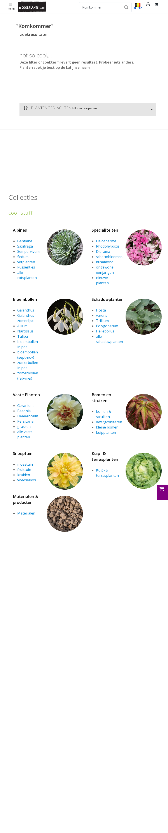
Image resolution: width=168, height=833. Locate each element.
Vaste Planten (26, 394)
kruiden (23, 474)
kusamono (105, 262)
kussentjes (26, 267)
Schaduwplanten (108, 299)
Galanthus (25, 310)
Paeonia (24, 410)
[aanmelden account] (148, 6)
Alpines (20, 230)
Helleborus (105, 331)
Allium (22, 326)
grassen (24, 426)
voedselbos (26, 480)
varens (101, 315)
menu (11, 8)
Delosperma (106, 241)
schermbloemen (109, 256)
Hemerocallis (27, 416)
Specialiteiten (105, 230)
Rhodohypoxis (107, 246)
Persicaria (25, 421)
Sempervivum (28, 251)
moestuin (25, 464)
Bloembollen (25, 299)
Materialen (26, 513)
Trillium (102, 320)
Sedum (22, 256)
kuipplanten (106, 432)
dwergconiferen (109, 422)
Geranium (25, 405)
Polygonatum (107, 326)
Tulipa (22, 336)
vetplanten (26, 262)
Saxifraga (25, 246)
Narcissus (25, 331)
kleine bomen (107, 427)
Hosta (101, 310)
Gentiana (24, 241)
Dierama (103, 251)
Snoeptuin (22, 453)
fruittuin (24, 469)
